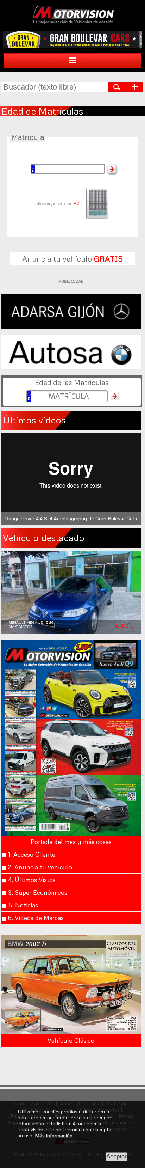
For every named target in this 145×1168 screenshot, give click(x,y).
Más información (53, 1135)
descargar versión (59, 203)
